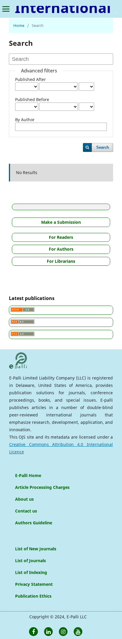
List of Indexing (31, 572)
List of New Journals (35, 549)
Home (18, 25)
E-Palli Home (28, 475)
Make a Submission (61, 222)
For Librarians (61, 261)
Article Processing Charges (42, 487)
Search (102, 147)
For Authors (61, 249)
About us (24, 499)
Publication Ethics (33, 596)
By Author (25, 119)
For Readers (61, 237)
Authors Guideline (33, 523)
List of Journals (30, 560)
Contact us (26, 511)
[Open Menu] (6, 9)
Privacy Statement (34, 584)
